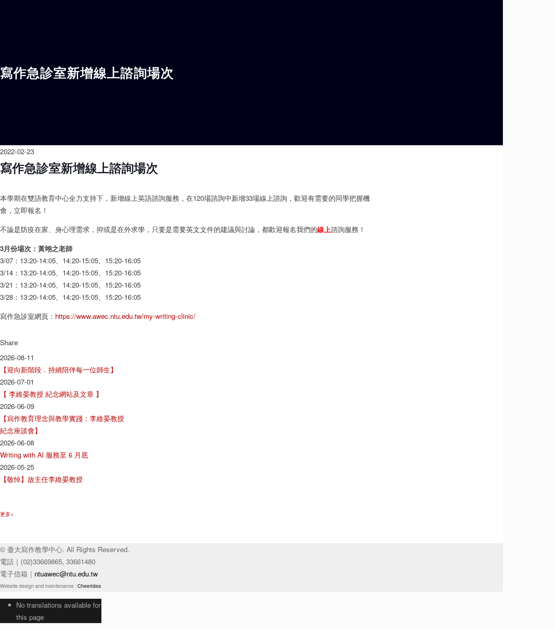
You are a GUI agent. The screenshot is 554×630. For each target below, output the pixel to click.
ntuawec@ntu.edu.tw (66, 573)
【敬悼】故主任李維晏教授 (41, 479)
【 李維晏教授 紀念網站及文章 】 (51, 394)
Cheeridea (89, 585)
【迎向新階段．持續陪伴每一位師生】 (58, 369)
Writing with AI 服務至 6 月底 (44, 454)
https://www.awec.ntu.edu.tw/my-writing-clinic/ (125, 316)
